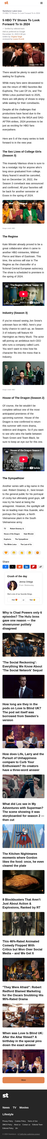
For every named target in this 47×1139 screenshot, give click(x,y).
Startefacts (7, 11)
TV (5, 529)
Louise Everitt (18, 39)
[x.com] (13, 567)
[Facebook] (6, 567)
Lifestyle (8, 1114)
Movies (24, 1107)
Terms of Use (32, 1121)
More (23, 1080)
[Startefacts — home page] (6, 3)
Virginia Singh (16, 37)
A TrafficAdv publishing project (29, 1134)
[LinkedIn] (27, 567)
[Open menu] (41, 3)
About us (17, 1125)
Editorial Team (37, 1125)
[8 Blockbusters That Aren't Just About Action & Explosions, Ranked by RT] (23, 917)
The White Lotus (10, 544)
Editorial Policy (8, 1128)
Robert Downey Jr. (17, 529)
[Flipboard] (34, 567)
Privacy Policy (8, 1121)
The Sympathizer (21, 539)
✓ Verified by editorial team (14, 28)
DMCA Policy (7, 1125)
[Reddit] (20, 567)
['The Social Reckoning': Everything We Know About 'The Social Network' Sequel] (23, 679)
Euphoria (7, 539)
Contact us (26, 1125)
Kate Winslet (28, 534)
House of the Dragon (12, 534)
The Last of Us (26, 544)
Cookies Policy (20, 1121)
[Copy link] (41, 567)
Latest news (17, 11)
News (6, 1107)
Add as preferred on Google (14, 32)
